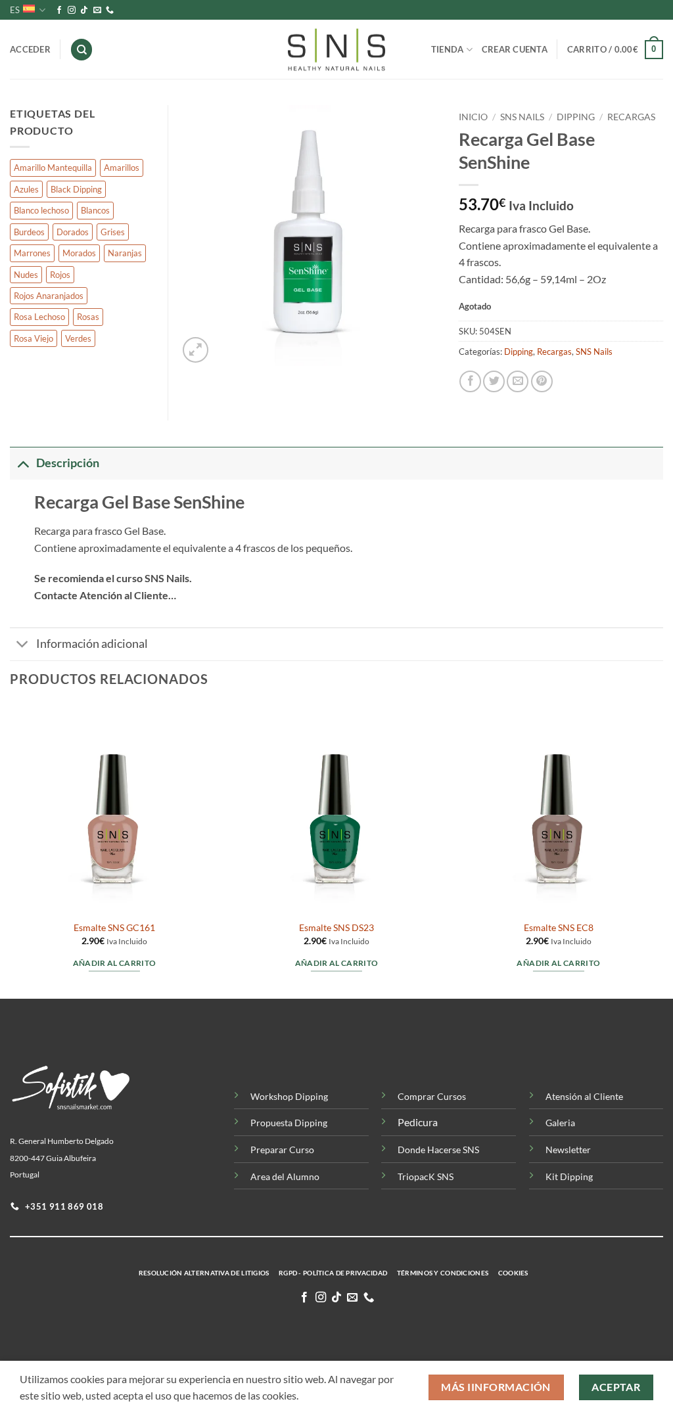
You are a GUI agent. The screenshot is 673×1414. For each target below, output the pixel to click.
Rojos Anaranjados (48, 295)
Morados (79, 253)
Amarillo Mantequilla (53, 167)
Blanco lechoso (41, 210)
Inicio (473, 117)
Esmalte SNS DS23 (336, 927)
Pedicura (418, 1122)
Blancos (95, 210)
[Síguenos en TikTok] (84, 10)
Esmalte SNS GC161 (114, 927)
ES (15, 10)
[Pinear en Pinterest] (542, 381)
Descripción (67, 463)
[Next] (662, 849)
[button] (615, 50)
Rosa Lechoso (39, 316)
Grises (113, 232)
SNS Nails (522, 117)
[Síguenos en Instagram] (72, 10)
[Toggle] (22, 463)
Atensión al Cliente (584, 1096)
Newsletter (568, 1149)
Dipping (576, 117)
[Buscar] (81, 49)
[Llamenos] (110, 10)
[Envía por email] (517, 381)
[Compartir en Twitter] (494, 381)
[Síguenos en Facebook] (59, 10)
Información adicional (92, 643)
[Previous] (10, 849)
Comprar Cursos (432, 1096)
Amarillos (121, 167)
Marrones (32, 253)
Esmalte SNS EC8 (558, 927)
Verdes (78, 338)
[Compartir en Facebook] (470, 381)
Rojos (60, 274)
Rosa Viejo (33, 338)
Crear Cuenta (514, 49)
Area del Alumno (284, 1176)
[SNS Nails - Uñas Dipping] (336, 50)
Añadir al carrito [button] (114, 963)
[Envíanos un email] (97, 10)
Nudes (26, 274)
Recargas (631, 117)
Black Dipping (76, 189)
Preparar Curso (282, 1149)
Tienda (447, 49)
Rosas (88, 316)
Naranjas (125, 253)
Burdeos (29, 232)
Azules (26, 189)
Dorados (73, 232)
